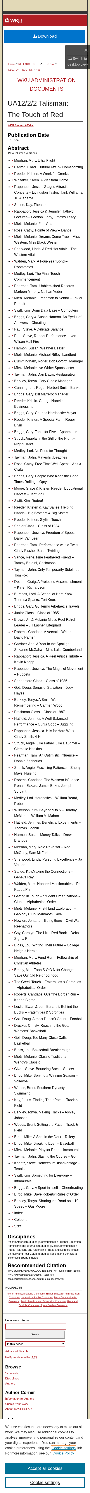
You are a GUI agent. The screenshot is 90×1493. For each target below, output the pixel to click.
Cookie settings (64, 1448)
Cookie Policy (63, 1453)
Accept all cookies (45, 1468)
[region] (45, 1456)
